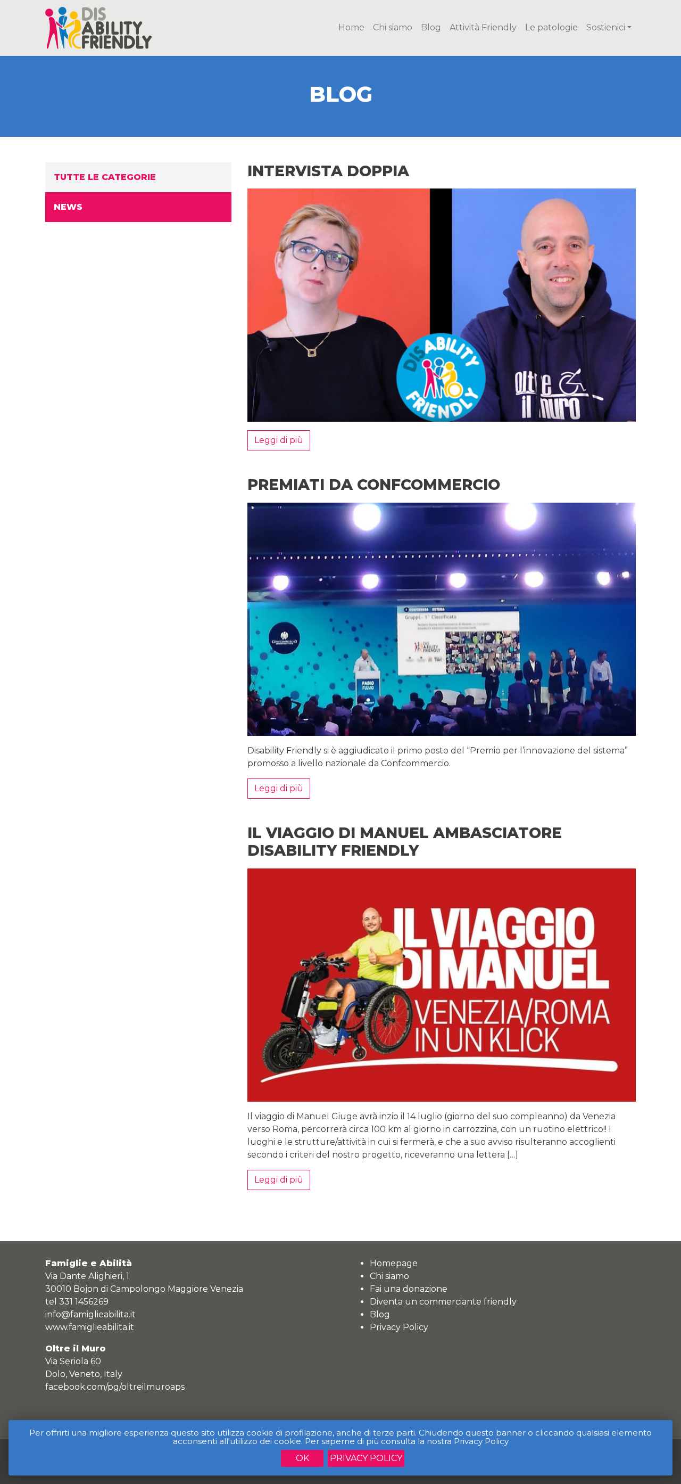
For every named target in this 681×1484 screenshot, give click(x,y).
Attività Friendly (483, 27)
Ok (302, 1458)
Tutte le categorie (105, 177)
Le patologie (551, 27)
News (68, 207)
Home (351, 27)
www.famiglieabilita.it (89, 1327)
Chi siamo (392, 27)
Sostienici (605, 27)
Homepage (394, 1263)
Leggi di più (278, 440)
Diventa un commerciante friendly (443, 1302)
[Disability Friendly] (98, 27)
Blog (431, 27)
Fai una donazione (408, 1289)
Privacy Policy (366, 1458)
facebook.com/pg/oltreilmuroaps (115, 1387)
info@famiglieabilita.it (90, 1314)
